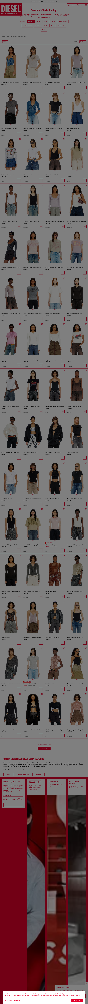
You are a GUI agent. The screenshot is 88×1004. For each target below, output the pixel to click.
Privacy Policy (66, 995)
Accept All (77, 1000)
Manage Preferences (50, 995)
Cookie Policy (76, 995)
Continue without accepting (12, 1000)
